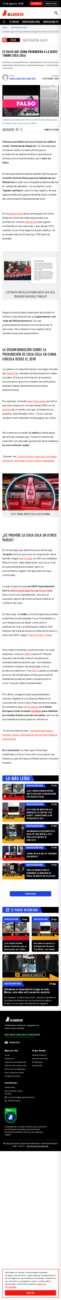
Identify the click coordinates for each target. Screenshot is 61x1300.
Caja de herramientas (15, 1062)
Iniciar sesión (51, 3)
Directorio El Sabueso (15, 1069)
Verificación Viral (19, 27)
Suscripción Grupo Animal (14, 1092)
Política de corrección (16, 1065)
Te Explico (14, 22)
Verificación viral (31, 22)
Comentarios (30, 893)
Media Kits (14, 1042)
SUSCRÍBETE (36, 3)
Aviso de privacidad (14, 1072)
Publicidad (10, 1087)
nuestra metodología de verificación (22, 1034)
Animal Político (39, 1055)
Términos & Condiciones (37, 1146)
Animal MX (37, 1065)
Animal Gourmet (40, 1058)
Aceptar (30, 1292)
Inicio (4, 27)
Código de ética (12, 1076)
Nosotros (9, 1058)
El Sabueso (37, 1062)
